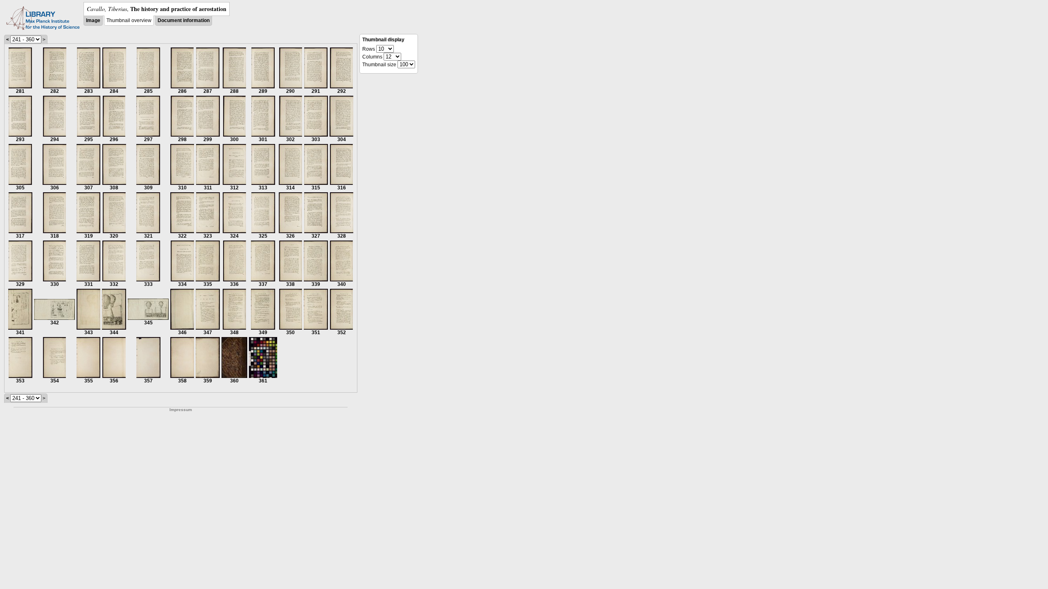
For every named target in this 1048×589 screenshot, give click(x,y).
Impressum (180, 409)
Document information (184, 20)
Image (93, 20)
